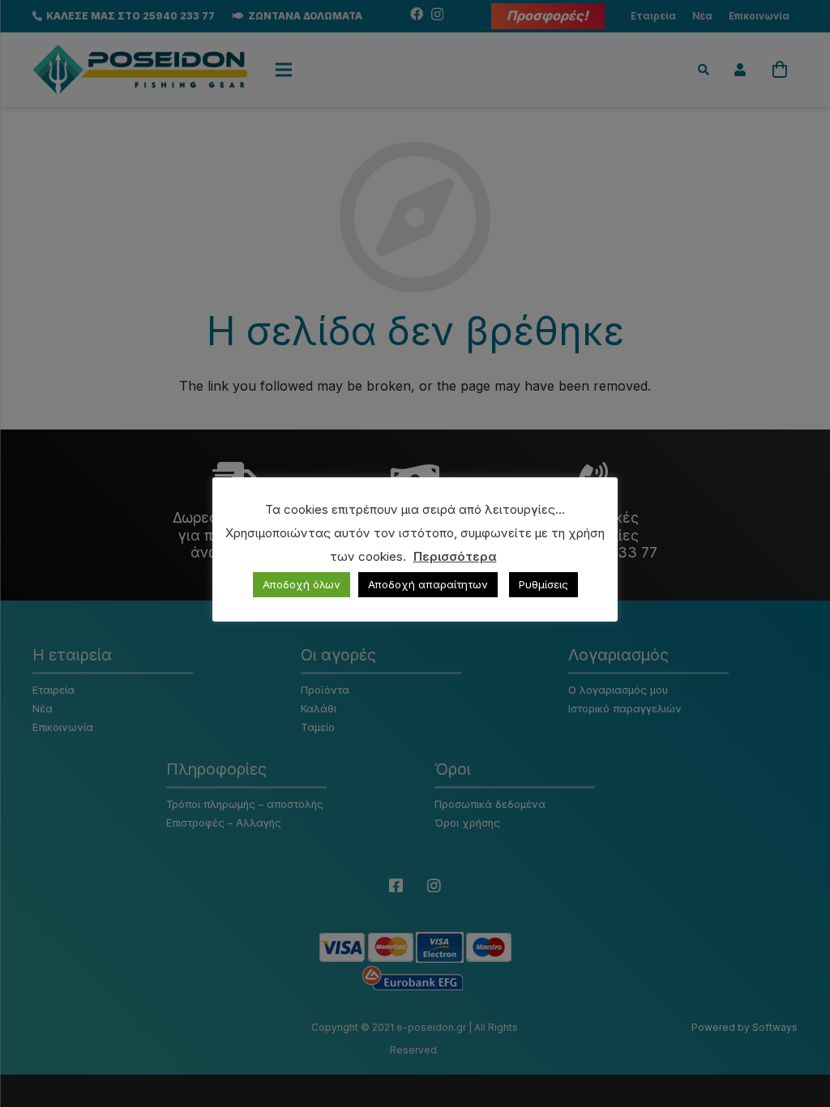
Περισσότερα (455, 556)
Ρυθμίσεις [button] (543, 584)
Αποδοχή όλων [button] (301, 584)
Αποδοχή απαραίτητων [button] (428, 584)
